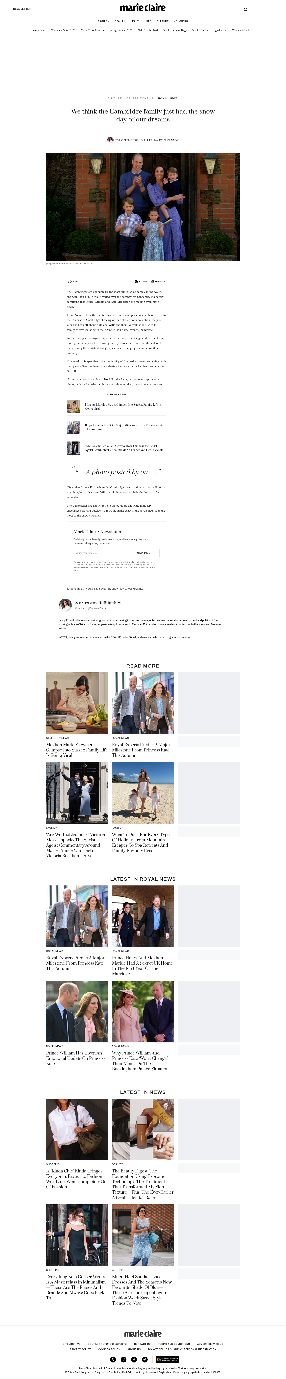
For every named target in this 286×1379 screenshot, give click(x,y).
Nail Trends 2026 (148, 30)
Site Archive (72, 1344)
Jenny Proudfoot (128, 140)
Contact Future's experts (107, 1344)
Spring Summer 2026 (121, 30)
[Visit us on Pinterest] (145, 1359)
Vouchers (181, 21)
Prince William (95, 301)
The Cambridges (77, 291)
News (176, 140)
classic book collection (135, 320)
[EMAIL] (119, 602)
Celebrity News (139, 98)
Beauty (120, 21)
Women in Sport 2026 (63, 30)
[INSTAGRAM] (105, 602)
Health (136, 21)
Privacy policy (80, 1349)
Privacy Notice (80, 565)
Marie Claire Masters (92, 30)
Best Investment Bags (174, 30)
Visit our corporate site (192, 1368)
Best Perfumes (199, 30)
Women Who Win (242, 30)
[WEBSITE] (114, 602)
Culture (163, 21)
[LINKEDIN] (110, 602)
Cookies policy (109, 1349)
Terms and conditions (174, 1344)
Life (148, 21)
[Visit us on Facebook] (134, 1359)
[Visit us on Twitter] (113, 1359)
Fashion (103, 21)
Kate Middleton (120, 301)
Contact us (142, 1344)
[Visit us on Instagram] (123, 1359)
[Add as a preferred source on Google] (188, 1359)
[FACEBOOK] (100, 602)
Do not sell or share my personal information (182, 1349)
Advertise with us (210, 1344)
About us (134, 1349)
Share (75, 281)
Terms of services (110, 562)
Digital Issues (220, 30)
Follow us (143, 281)
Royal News (168, 98)
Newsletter (160, 281)
